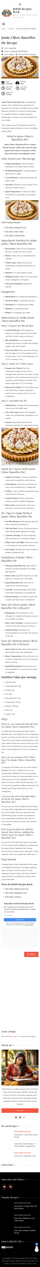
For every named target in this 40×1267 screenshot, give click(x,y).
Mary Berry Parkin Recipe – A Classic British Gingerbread (25, 1145)
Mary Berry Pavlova (13, 897)
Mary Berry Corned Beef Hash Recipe (26, 1136)
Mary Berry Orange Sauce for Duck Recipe (25, 1207)
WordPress (23, 1264)
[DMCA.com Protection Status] (7, 1247)
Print (32, 954)
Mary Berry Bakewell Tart (15, 227)
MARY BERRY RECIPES (22, 1132)
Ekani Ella (12, 48)
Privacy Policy (32, 1264)
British (11, 54)
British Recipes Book (22, 10)
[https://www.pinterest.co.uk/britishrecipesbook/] (10, 1187)
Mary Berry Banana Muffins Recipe (25, 1231)
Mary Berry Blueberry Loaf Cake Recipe (24, 1219)
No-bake (33, 54)
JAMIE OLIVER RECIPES (19, 51)
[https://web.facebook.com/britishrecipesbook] (4, 1187)
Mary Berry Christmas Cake (25, 1156)
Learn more (20, 1110)
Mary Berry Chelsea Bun (15, 235)
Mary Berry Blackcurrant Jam (16, 889)
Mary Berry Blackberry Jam (16, 893)
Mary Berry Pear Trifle (14, 231)
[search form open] (20, 5)
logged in (16, 1036)
